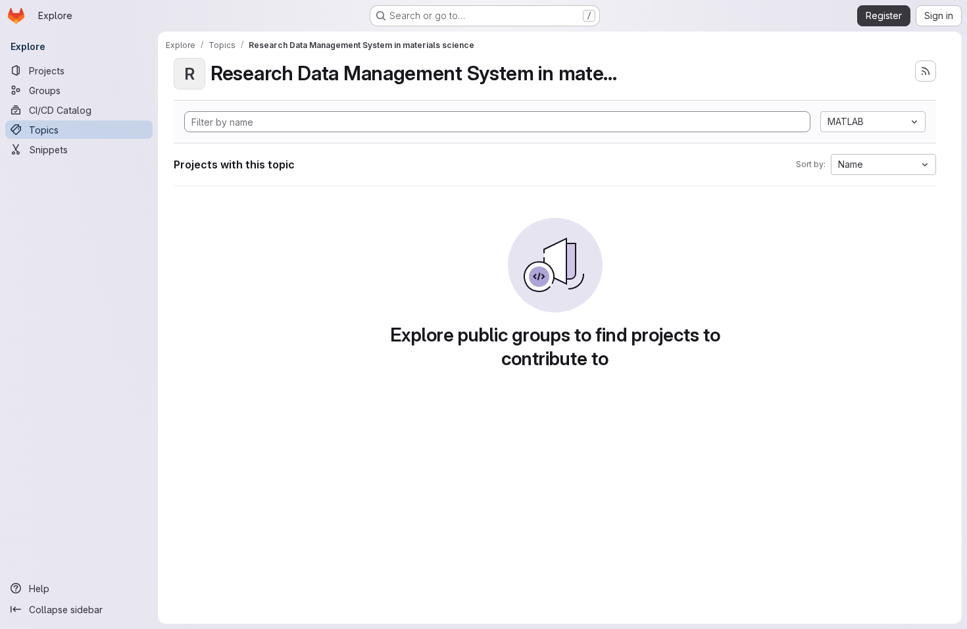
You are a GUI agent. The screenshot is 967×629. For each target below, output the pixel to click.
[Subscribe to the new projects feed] (925, 71)
